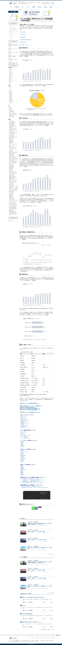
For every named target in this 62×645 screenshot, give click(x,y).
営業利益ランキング (24, 421)
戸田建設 (22, 453)
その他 (10, 83)
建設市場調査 (36, 546)
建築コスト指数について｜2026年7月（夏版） (37, 531)
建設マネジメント (11, 77)
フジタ (21, 462)
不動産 (10, 82)
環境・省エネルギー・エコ (12, 80)
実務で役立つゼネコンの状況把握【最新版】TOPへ (29, 403)
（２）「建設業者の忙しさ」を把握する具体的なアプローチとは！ (32, 479)
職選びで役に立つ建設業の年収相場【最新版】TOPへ (30, 408)
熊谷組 (21, 454)
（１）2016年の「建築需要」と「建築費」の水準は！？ (30, 486)
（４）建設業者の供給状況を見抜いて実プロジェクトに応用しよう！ (32, 482)
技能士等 (10, 109)
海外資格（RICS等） (11, 115)
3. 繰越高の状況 (22, 37)
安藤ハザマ (22, 459)
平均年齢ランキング (24, 425)
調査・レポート (30, 546)
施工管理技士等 (11, 108)
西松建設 (22, 456)
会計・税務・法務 (11, 74)
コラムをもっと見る (50, 554)
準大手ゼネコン (22, 26)
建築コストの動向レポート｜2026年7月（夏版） (37, 539)
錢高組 (21, 473)
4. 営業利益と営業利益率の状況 (25, 39)
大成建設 (22, 442)
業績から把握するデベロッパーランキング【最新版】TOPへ (31, 405)
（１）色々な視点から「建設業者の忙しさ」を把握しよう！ (31, 478)
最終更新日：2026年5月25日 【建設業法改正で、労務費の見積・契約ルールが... (38, 525)
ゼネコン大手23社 (23, 436)
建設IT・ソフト (11, 79)
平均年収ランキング (24, 427)
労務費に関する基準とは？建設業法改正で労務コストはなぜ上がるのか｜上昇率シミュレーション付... (40, 524)
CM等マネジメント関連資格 (12, 113)
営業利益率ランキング (24, 422)
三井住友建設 (22, 458)
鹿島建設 (22, 445)
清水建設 (22, 441)
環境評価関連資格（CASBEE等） (13, 114)
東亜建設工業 (22, 469)
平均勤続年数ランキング (24, 426)
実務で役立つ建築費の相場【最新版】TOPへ (28, 407)
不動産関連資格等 (11, 111)
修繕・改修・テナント (11, 76)
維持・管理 (10, 75)
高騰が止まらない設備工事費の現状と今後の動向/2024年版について (34, 597)
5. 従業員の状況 (22, 42)
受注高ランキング (23, 416)
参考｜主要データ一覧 (24, 44)
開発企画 (10, 70)
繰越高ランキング (23, 418)
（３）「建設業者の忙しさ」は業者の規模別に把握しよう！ (31, 481)
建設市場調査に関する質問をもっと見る (47, 629)
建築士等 (10, 107)
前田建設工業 (22, 455)
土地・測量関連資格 (11, 110)
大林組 (21, 444)
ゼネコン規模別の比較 (24, 437)
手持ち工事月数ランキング (25, 419)
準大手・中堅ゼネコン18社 (25, 435)
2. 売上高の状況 (22, 34)
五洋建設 (22, 450)
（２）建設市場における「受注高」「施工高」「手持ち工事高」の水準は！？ (34, 487)
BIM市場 (23, 605)
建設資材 (10, 78)
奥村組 (21, 465)
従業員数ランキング (24, 423)
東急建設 (22, 460)
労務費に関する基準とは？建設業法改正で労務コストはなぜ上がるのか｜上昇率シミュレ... (13, 45)
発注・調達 (10, 72)
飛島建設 (22, 472)
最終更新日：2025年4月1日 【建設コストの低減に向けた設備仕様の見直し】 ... (38, 588)
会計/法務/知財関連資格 (12, 116)
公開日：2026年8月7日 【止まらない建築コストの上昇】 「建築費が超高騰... (38, 579)
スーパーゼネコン (23, 431)
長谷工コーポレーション (24, 451)
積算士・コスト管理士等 (12, 112)
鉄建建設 (22, 467)
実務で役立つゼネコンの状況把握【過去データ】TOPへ (30, 412)
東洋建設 (22, 468)
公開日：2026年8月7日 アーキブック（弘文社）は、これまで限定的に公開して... (38, 571)
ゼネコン (26, 25)
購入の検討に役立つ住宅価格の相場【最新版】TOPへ (30, 409)
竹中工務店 (22, 446)
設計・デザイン (11, 71)
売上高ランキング (23, 417)
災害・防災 (10, 81)
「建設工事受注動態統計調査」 (27, 613)
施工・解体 (10, 73)
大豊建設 (22, 474)
